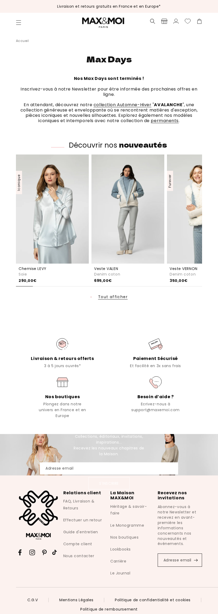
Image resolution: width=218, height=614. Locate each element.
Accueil (22, 40)
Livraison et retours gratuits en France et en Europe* (109, 6)
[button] (18, 22)
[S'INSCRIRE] (196, 560)
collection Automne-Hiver (122, 105)
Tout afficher (113, 296)
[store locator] (164, 21)
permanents (165, 121)
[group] (62, 352)
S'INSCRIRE (109, 483)
